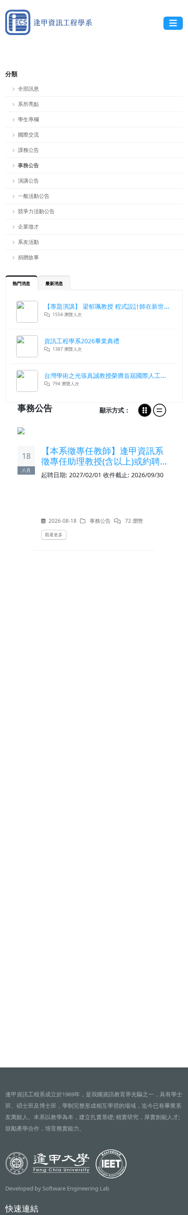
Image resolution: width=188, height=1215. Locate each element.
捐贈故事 (28, 257)
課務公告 (28, 150)
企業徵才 (28, 226)
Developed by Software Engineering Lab (57, 1188)
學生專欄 (28, 119)
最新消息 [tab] (54, 283)
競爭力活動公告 (36, 211)
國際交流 (28, 134)
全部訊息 (28, 88)
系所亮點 (28, 104)
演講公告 (28, 180)
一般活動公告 (33, 196)
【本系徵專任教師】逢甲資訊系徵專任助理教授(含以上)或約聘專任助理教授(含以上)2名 (105, 456)
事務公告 (28, 165)
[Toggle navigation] (173, 23)
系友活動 (28, 242)
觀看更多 (54, 535)
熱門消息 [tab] (21, 283)
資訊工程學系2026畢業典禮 (81, 341)
